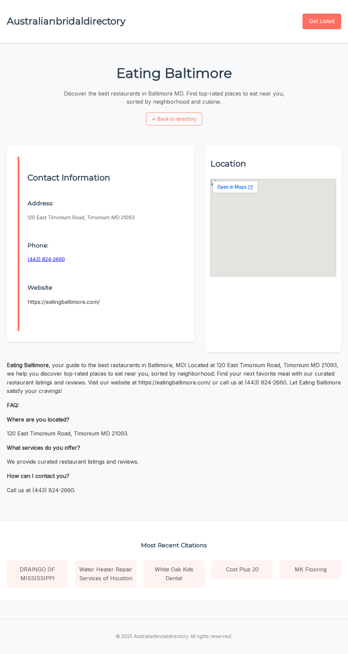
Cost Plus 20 (242, 569)
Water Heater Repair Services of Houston (106, 574)
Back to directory (174, 119)
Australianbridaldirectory (66, 21)
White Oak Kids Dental (174, 574)
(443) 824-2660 (46, 259)
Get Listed (321, 21)
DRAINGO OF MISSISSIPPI (37, 574)
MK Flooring (311, 569)
